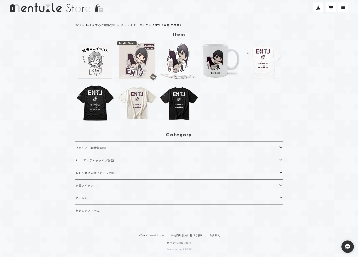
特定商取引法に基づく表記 (187, 235)
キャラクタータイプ (134, 25)
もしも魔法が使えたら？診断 (95, 173)
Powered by (175, 249)
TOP (78, 25)
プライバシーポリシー (151, 235)
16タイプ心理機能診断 (101, 25)
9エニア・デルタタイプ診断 (94, 160)
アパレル (81, 198)
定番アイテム (84, 186)
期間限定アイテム (87, 211)
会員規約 (214, 235)
